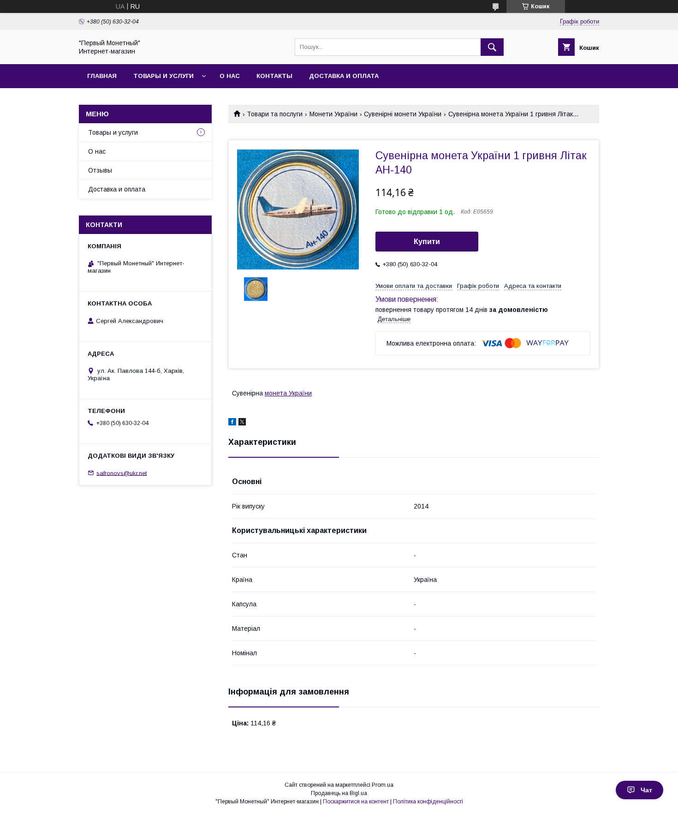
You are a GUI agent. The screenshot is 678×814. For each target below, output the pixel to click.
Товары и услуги (163, 75)
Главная (102, 75)
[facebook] (232, 423)
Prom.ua (382, 785)
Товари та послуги (275, 114)
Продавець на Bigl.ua (339, 793)
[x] (242, 423)
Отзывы (100, 170)
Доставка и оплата (344, 75)
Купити (427, 241)
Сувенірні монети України (402, 114)
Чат (646, 790)
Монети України (333, 114)
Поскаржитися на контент (356, 801)
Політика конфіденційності (428, 801)
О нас (230, 75)
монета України (288, 393)
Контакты (274, 75)
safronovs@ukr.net (121, 472)
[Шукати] (492, 47)
